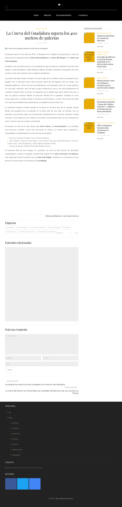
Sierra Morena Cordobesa (47, 231)
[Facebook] (11, 484)
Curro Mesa (67, 227)
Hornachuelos (11, 231)
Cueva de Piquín (22, 227)
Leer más (100, 46)
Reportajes (16, 455)
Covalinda (9, 227)
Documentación (63, 15)
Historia (47, 15)
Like (76, 233)
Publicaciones (107, 33)
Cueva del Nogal (54, 227)
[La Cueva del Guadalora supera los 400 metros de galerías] (26, 50)
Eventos (112, 99)
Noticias (44, 29)
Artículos (100, 52)
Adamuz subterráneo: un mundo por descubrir (105, 38)
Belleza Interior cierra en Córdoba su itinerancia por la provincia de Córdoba (105, 84)
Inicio (36, 15)
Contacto (83, 15)
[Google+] (35, 484)
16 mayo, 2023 (102, 91)
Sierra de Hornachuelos (27, 231)
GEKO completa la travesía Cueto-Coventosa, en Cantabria (104, 129)
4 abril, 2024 (102, 43)
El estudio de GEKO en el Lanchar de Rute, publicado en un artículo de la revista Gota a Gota (106, 62)
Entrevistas (16, 433)
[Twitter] (23, 484)
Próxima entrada (71, 387)
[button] (6, 6)
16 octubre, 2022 (104, 136)
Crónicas (105, 99)
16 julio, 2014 (41, 43)
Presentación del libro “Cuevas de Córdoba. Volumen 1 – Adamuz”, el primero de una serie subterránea (106, 107)
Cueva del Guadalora (37, 227)
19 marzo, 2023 (103, 114)
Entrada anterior (12, 381)
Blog (38, 29)
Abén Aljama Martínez (71, 216)
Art (10, 412)
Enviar (10, 370)
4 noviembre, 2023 (104, 69)
